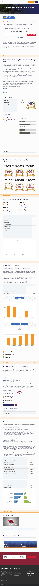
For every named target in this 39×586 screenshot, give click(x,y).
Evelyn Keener (33, 21)
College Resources (30, 571)
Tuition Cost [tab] (6, 262)
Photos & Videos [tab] (7, 511)
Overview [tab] (5, 56)
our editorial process (33, 22)
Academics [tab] (6, 362)
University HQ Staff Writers (11, 21)
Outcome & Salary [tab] (8, 418)
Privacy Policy (16, 577)
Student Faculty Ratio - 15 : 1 (8, 404)
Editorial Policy (16, 572)
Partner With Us (16, 575)
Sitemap (15, 576)
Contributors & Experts (17, 571)
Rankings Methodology (17, 573)
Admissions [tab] (6, 195)
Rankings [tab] (5, 156)
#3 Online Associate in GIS (8, 179)
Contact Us (15, 574)
